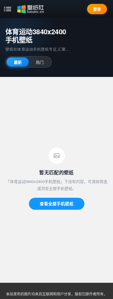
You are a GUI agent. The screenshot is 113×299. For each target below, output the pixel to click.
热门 (40, 62)
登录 (97, 9)
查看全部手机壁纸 (57, 203)
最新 (18, 62)
